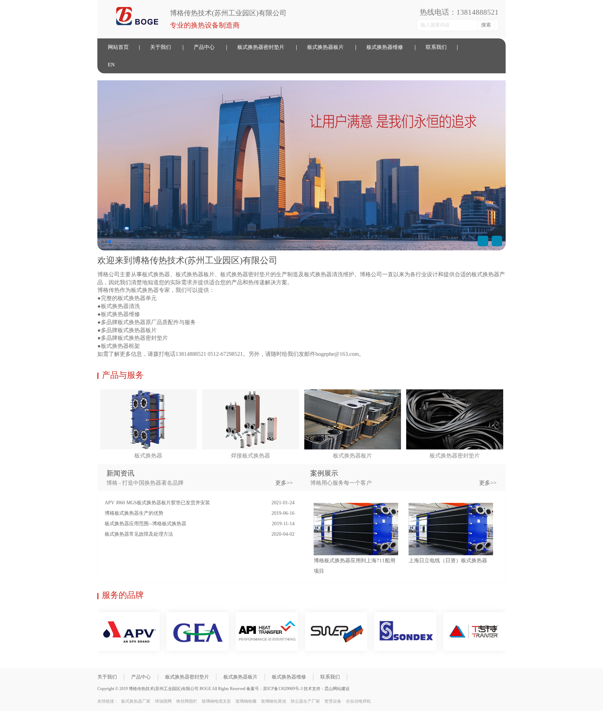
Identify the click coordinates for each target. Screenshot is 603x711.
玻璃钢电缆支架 (216, 701)
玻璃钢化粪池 (273, 701)
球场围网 (163, 701)
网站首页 (118, 47)
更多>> (488, 483)
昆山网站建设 (337, 688)
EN (111, 64)
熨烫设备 (333, 701)
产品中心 (204, 47)
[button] (497, 241)
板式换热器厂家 (135, 701)
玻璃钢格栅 (246, 701)
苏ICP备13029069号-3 (283, 688)
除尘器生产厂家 (305, 701)
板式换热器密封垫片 (260, 47)
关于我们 (160, 47)
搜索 (486, 25)
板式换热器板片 (325, 47)
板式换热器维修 (384, 47)
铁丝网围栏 (186, 701)
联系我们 (436, 47)
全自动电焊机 (358, 701)
